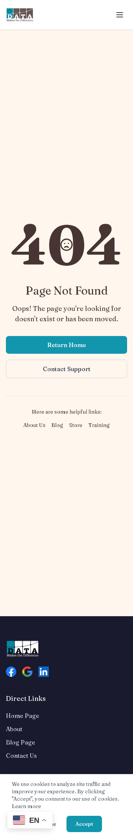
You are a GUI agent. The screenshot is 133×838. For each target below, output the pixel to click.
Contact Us (21, 755)
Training (99, 425)
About (14, 729)
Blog (57, 425)
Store (75, 425)
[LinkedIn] (43, 671)
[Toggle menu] (119, 14)
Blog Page (20, 742)
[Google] (27, 671)
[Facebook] (11, 671)
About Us (34, 425)
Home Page (22, 715)
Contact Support (67, 369)
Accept (84, 824)
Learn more (26, 806)
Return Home (66, 345)
